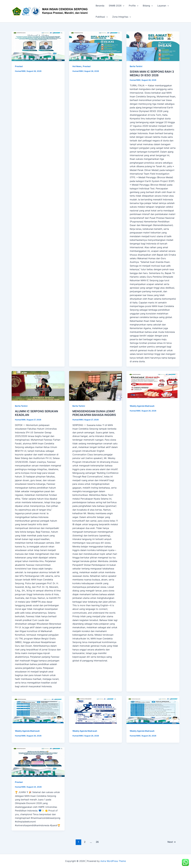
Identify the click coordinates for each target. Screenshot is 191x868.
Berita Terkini (136, 66)
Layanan (161, 5)
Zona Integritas (120, 16)
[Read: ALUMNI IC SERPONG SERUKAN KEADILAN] (38, 386)
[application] (123, 5)
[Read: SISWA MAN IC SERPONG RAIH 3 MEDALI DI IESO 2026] (152, 46)
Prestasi (19, 66)
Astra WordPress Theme (113, 861)
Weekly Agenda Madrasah (142, 406)
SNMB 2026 (115, 5)
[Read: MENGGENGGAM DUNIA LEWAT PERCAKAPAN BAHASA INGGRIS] (95, 386)
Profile (132, 5)
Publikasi (100, 16)
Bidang (146, 5)
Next (172, 841)
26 (97, 841)
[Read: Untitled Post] (38, 46)
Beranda (100, 5)
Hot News (77, 66)
